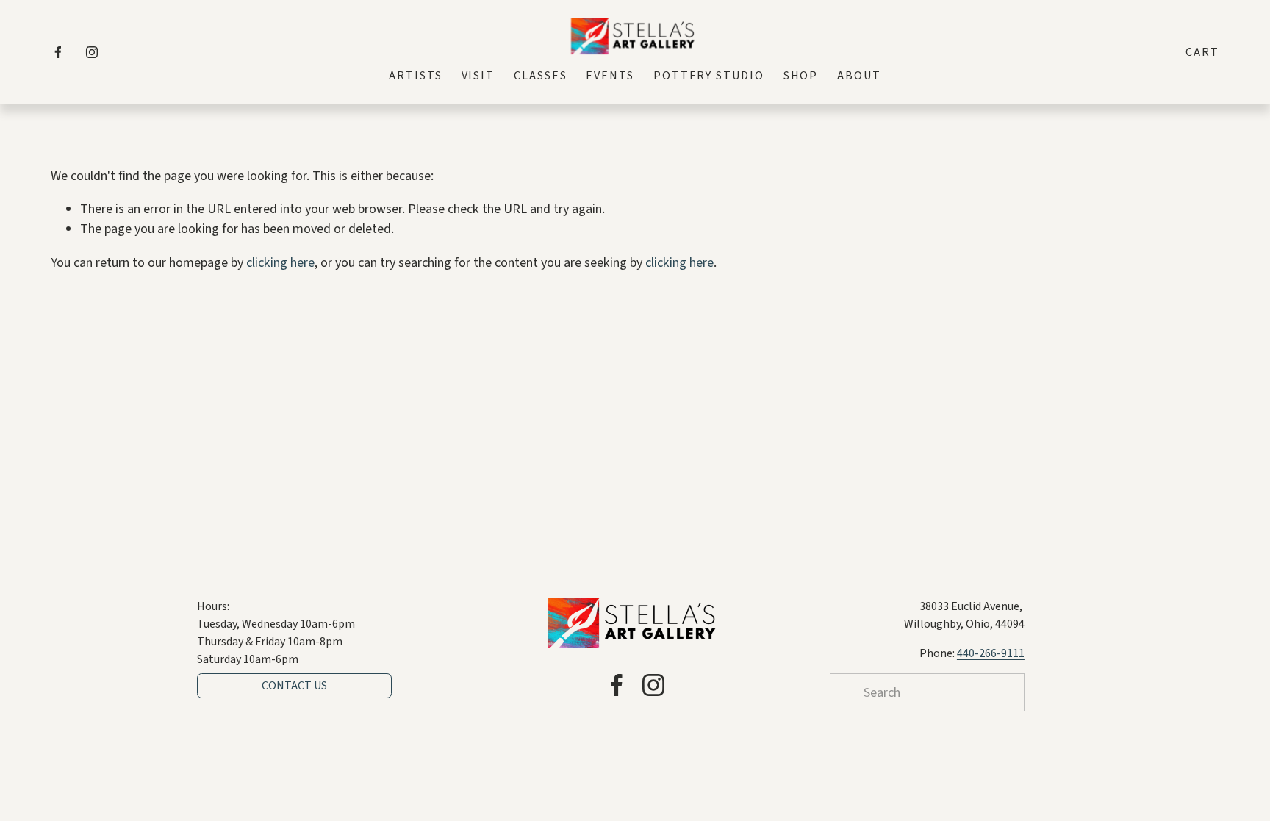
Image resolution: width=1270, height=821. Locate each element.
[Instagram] (92, 52)
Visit (478, 76)
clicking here (280, 262)
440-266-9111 (991, 653)
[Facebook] (58, 52)
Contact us (294, 686)
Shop (801, 76)
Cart (1202, 52)
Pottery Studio (708, 76)
